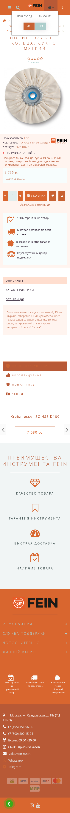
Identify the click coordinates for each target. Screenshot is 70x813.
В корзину (37, 195)
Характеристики (20, 290)
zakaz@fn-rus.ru (20, 754)
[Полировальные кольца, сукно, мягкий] (35, 98)
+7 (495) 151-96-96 (20, 727)
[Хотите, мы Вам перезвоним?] (9, 803)
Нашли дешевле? (15, 178)
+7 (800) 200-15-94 (20, 734)
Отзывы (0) (15, 299)
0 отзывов (33, 62)
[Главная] (4, 21)
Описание (14, 280)
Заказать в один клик (37, 204)
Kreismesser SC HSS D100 (35, 416)
